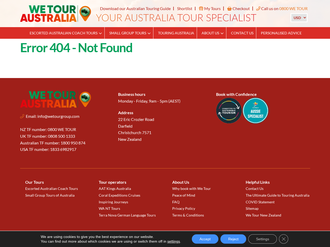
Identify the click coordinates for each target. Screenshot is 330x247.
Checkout (241, 8)
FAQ (175, 202)
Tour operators (112, 182)
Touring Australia (176, 33)
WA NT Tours (109, 208)
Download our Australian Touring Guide (135, 8)
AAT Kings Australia (115, 188)
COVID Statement (260, 202)
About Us (210, 33)
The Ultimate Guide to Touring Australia (277, 195)
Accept (205, 239)
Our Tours (34, 182)
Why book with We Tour (191, 188)
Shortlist (184, 8)
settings (173, 241)
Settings (262, 239)
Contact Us (242, 33)
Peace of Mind (183, 195)
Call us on (284, 8)
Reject (233, 239)
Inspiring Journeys (113, 202)
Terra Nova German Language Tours (127, 215)
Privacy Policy (183, 208)
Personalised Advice (281, 33)
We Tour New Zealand (263, 215)
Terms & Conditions (188, 215)
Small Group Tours (127, 33)
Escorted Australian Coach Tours (63, 33)
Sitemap (252, 208)
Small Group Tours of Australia (50, 195)
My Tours (212, 8)
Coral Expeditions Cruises (119, 195)
